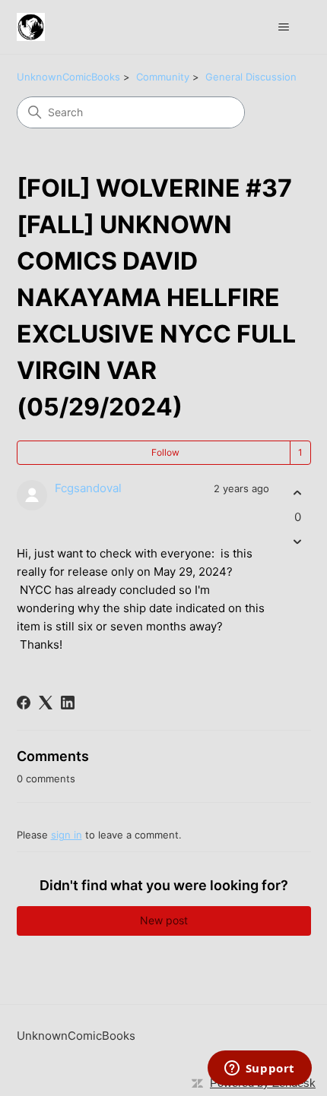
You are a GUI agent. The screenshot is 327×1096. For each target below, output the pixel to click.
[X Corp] (45, 702)
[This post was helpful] (297, 493)
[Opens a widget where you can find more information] (259, 1069)
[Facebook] (23, 702)
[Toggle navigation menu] (284, 27)
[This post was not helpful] (297, 541)
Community (162, 77)
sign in (66, 835)
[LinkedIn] (68, 702)
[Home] (31, 27)
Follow (165, 452)
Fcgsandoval (88, 488)
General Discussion (251, 77)
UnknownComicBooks (68, 77)
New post (164, 920)
